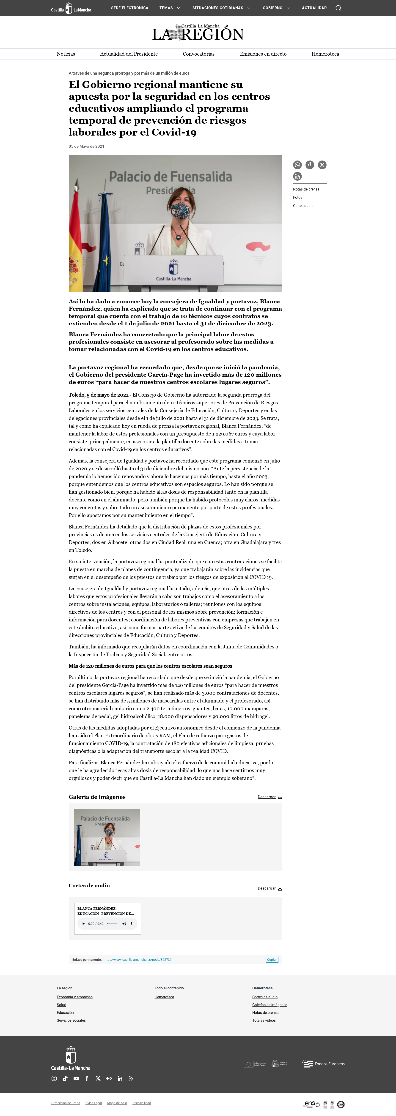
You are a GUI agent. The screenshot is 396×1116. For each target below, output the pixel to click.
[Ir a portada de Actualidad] (198, 34)
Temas (166, 8)
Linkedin (120, 1078)
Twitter (98, 1078)
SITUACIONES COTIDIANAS (217, 8)
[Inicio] (113, 1058)
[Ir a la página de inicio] (71, 8)
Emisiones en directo (263, 54)
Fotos (297, 197)
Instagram (54, 1078)
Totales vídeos (264, 1020)
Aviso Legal (93, 1103)
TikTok (65, 1078)
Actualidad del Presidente (129, 54)
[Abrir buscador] (338, 8)
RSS (131, 1078)
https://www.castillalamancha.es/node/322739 (138, 959)
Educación (65, 1012)
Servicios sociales (71, 1020)
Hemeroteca (325, 54)
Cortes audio (303, 206)
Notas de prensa (306, 189)
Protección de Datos (65, 1103)
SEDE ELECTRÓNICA (129, 8)
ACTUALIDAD (314, 8)
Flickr (109, 1078)
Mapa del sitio (117, 1103)
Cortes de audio (265, 997)
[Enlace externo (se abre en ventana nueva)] (323, 1104)
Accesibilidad (141, 1103)
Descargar (267, 797)
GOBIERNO (273, 8)
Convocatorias (199, 54)
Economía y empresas (75, 997)
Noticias (66, 54)
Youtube (76, 1078)
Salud (61, 1005)
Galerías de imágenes (269, 1005)
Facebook (87, 1078)
